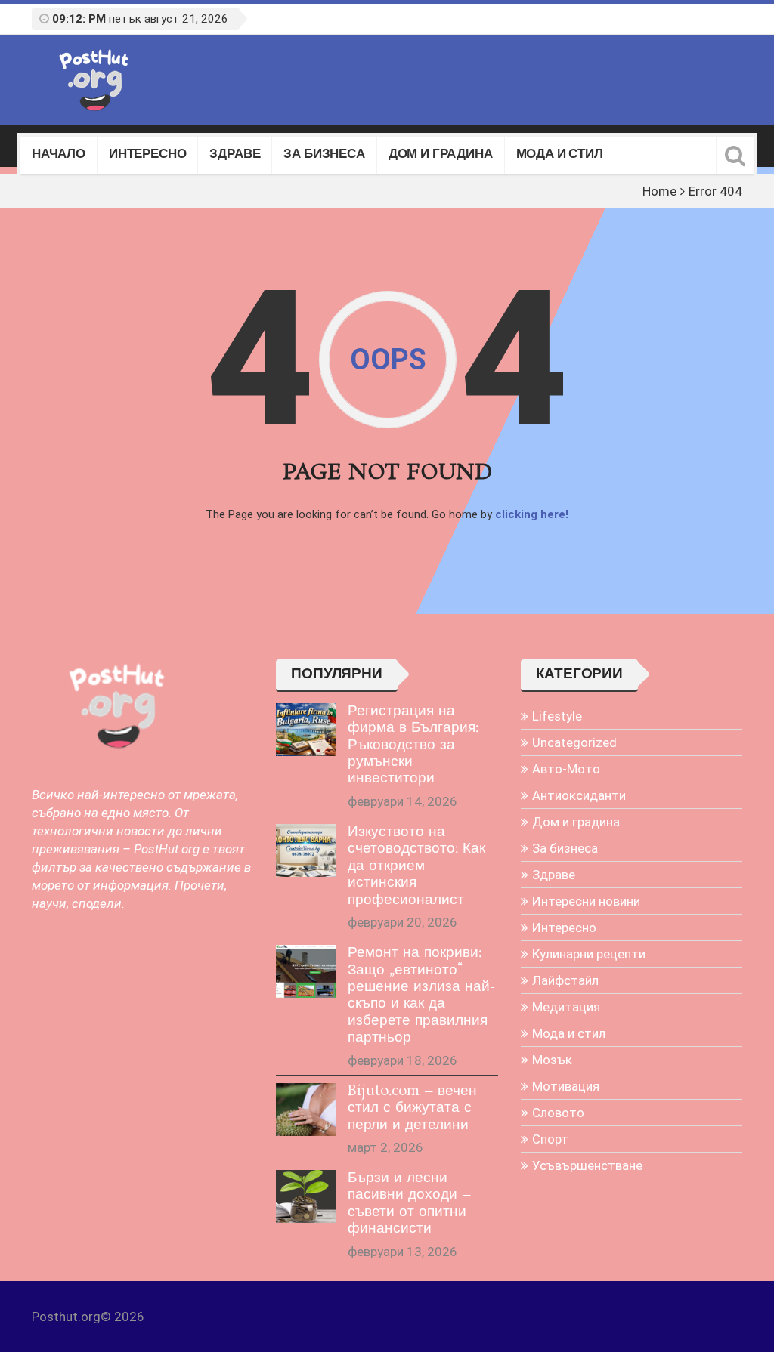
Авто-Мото (566, 768)
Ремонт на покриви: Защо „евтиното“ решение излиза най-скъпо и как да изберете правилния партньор (421, 995)
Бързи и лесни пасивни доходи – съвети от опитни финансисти (409, 1203)
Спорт (550, 1139)
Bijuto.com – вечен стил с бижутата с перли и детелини (412, 1108)
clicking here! (531, 514)
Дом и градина (441, 155)
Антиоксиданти (579, 795)
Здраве (234, 155)
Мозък (552, 1059)
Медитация (566, 1006)
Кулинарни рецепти (589, 954)
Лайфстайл (565, 980)
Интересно (147, 155)
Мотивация (565, 1086)
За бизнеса (323, 155)
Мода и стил (559, 155)
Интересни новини (586, 901)
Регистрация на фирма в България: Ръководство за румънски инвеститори (413, 745)
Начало (58, 155)
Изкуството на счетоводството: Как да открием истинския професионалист (416, 866)
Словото (558, 1112)
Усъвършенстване (587, 1165)
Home (659, 191)
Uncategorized (574, 742)
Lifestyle (557, 716)
